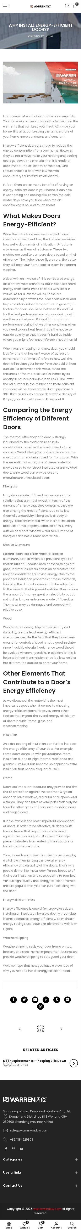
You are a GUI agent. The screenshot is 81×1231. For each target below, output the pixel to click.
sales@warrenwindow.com (29, 1130)
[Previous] (7, 1063)
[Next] (74, 1063)
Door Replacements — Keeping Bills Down (34, 1061)
